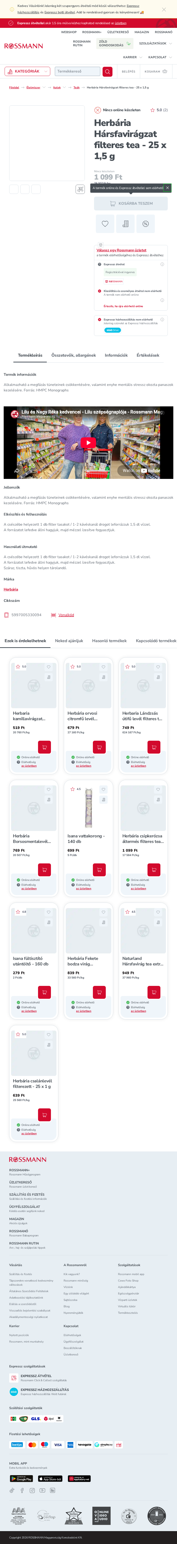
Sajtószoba (70, 1300)
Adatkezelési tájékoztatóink (26, 1297)
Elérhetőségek (72, 1335)
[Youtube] (42, 1490)
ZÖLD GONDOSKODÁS (111, 43)
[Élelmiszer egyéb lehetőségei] (44, 87)
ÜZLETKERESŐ (118, 32)
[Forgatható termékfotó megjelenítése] (80, 189)
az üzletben (29, 766)
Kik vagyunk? (72, 1274)
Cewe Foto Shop (128, 1280)
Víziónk (68, 1287)
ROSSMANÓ (163, 32)
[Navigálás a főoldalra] (24, 46)
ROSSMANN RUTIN (82, 43)
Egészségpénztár (128, 1293)
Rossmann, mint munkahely (26, 1341)
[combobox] (77, 71)
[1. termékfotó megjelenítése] (13, 189)
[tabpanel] (88, 493)
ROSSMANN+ (92, 32)
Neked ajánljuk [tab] (69, 641)
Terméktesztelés (128, 1313)
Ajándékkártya (127, 1287)
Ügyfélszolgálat (73, 1341)
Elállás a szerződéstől (22, 1304)
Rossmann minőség (76, 1280)
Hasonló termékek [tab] (109, 641)
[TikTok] (12, 1490)
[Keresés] (107, 72)
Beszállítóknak (73, 1348)
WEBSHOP (69, 32)
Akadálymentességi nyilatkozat (28, 1317)
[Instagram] (32, 1490)
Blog (67, 1306)
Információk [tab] (116, 355)
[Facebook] (22, 1490)
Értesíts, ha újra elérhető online (123, 306)
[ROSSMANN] (27, 1159)
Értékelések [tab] (148, 355)
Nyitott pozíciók (19, 1335)
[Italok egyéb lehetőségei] (64, 87)
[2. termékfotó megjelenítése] (25, 189)
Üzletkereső (71, 1354)
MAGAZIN (142, 32)
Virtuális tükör (127, 1306)
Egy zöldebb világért (76, 1293)
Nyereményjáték (73, 1313)
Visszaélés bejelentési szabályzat (29, 1310)
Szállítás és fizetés (20, 1274)
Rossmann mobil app (131, 1274)
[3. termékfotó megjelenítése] (36, 189)
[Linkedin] (52, 1490)
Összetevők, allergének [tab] (73, 355)
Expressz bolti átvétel (59, 12)
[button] (155, 43)
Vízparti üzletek (127, 1300)
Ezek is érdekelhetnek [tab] (25, 641)
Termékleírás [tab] (30, 355)
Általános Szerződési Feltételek (28, 1291)
